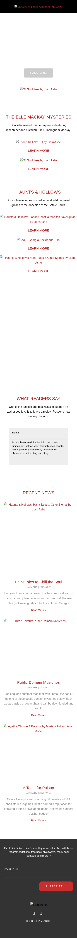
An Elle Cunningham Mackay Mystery (38, 23)
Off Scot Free (38, 32)
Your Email (12, 869)
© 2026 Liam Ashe (38, 921)
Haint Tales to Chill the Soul (38, 582)
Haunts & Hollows (38, 192)
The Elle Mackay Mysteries (38, 117)
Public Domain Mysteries (38, 682)
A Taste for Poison (38, 788)
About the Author (38, 307)
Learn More (38, 150)
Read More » (38, 609)
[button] (5, 7)
